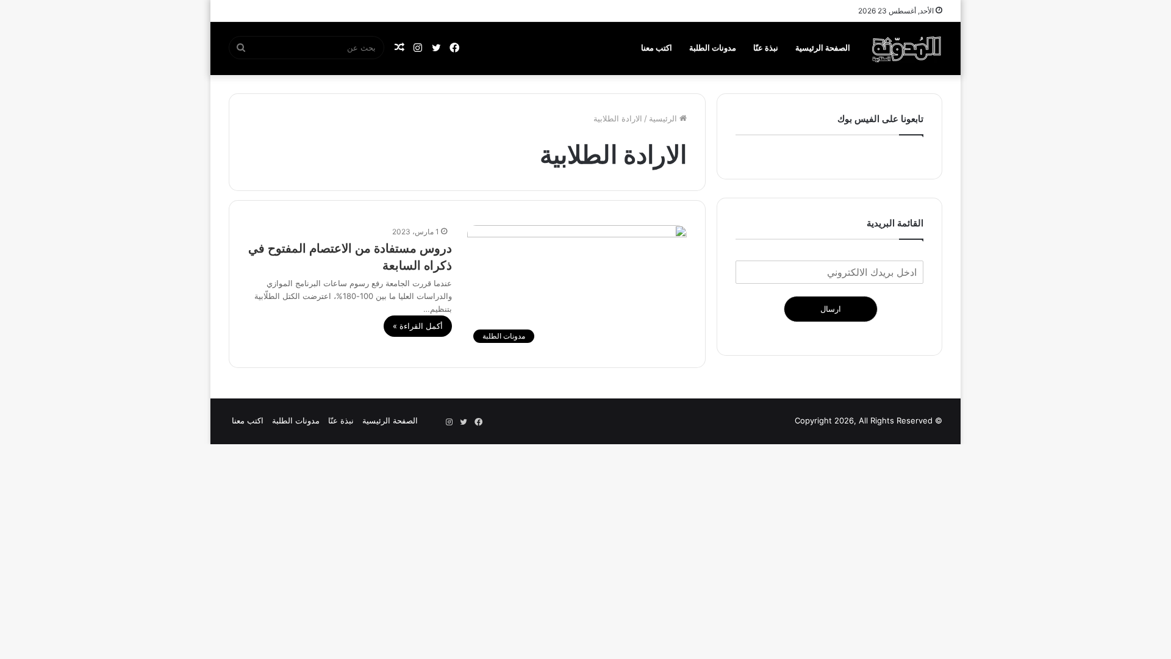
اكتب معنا (656, 47)
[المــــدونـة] (906, 48)
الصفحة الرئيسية (822, 47)
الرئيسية (664, 118)
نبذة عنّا (765, 47)
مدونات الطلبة (712, 47)
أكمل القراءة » (418, 326)
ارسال (830, 309)
